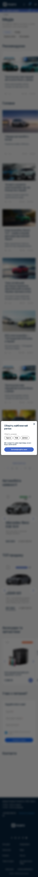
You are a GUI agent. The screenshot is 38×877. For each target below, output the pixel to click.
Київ (16, 438)
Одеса (8, 438)
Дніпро (25, 438)
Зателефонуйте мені (19, 449)
